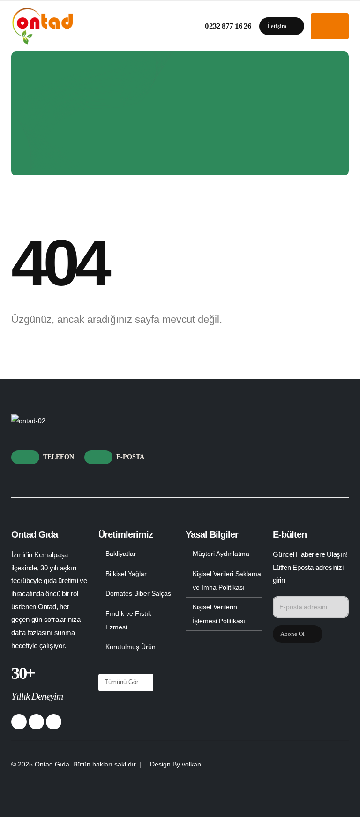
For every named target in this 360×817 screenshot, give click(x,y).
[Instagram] (53, 721)
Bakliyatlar (120, 553)
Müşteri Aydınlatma (221, 553)
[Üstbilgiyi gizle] (42, 26)
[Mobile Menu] (330, 26)
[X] (36, 721)
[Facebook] (19, 721)
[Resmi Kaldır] (28, 420)
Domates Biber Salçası (139, 593)
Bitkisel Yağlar (126, 573)
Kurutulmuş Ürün (130, 646)
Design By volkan (175, 764)
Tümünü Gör (122, 682)
